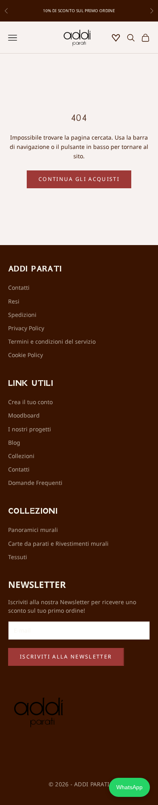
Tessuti (17, 557)
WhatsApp (129, 787)
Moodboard (24, 415)
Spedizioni (22, 315)
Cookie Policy (25, 355)
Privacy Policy (26, 328)
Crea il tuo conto (30, 402)
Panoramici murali (33, 530)
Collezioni (21, 456)
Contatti (19, 287)
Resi (13, 301)
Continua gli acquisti (79, 179)
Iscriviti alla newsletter (66, 656)
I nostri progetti (29, 429)
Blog (14, 442)
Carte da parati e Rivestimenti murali (58, 543)
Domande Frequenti (35, 482)
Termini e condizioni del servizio (52, 341)
